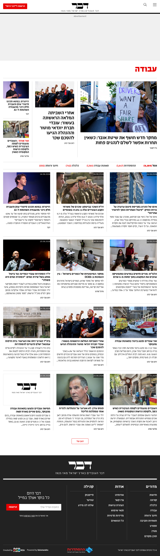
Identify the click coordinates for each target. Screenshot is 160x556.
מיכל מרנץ (99, 291)
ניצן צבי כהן (69, 143)
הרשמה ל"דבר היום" (15, 6)
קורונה (153, 500)
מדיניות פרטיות (115, 515)
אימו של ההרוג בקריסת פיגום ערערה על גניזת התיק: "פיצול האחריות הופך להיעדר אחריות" (134, 210)
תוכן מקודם (150, 536)
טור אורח (23, 141)
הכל (150, 165)
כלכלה (72, 165)
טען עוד (80, 441)
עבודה (153, 510)
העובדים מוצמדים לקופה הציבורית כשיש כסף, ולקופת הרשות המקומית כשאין (18, 146)
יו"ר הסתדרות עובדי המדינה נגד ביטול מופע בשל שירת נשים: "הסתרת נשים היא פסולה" (27, 277)
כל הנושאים (117, 521)
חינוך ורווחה (48, 165)
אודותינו (119, 495)
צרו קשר (119, 500)
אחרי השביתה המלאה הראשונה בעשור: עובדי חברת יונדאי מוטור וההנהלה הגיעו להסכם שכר (82, 344)
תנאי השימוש (29, 516)
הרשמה (13, 507)
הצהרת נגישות (116, 505)
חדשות (153, 495)
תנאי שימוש (117, 510)
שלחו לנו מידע (86, 505)
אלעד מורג (24, 156)
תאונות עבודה (98, 165)
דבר (27, 114)
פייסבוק (89, 495)
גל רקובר (153, 148)
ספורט (153, 526)
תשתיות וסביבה (148, 521)
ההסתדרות (126, 165)
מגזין (154, 531)
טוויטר (90, 500)
